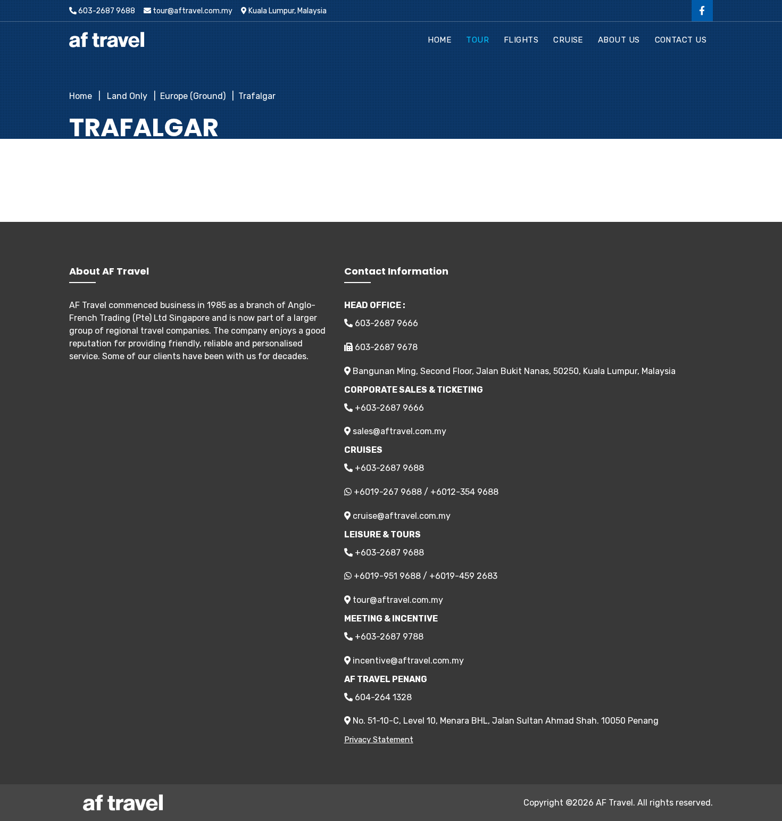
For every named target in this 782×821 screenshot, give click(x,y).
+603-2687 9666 (388, 408)
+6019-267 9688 (388, 492)
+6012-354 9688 (464, 492)
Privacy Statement (378, 739)
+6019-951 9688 (387, 576)
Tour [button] (477, 40)
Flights (521, 40)
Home (439, 40)
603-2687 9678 (385, 347)
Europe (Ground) (193, 96)
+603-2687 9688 (388, 468)
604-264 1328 (382, 697)
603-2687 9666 (385, 323)
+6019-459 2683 (463, 576)
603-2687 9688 (106, 10)
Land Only (126, 96)
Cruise (568, 40)
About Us (619, 40)
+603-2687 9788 (388, 637)
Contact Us (681, 40)
